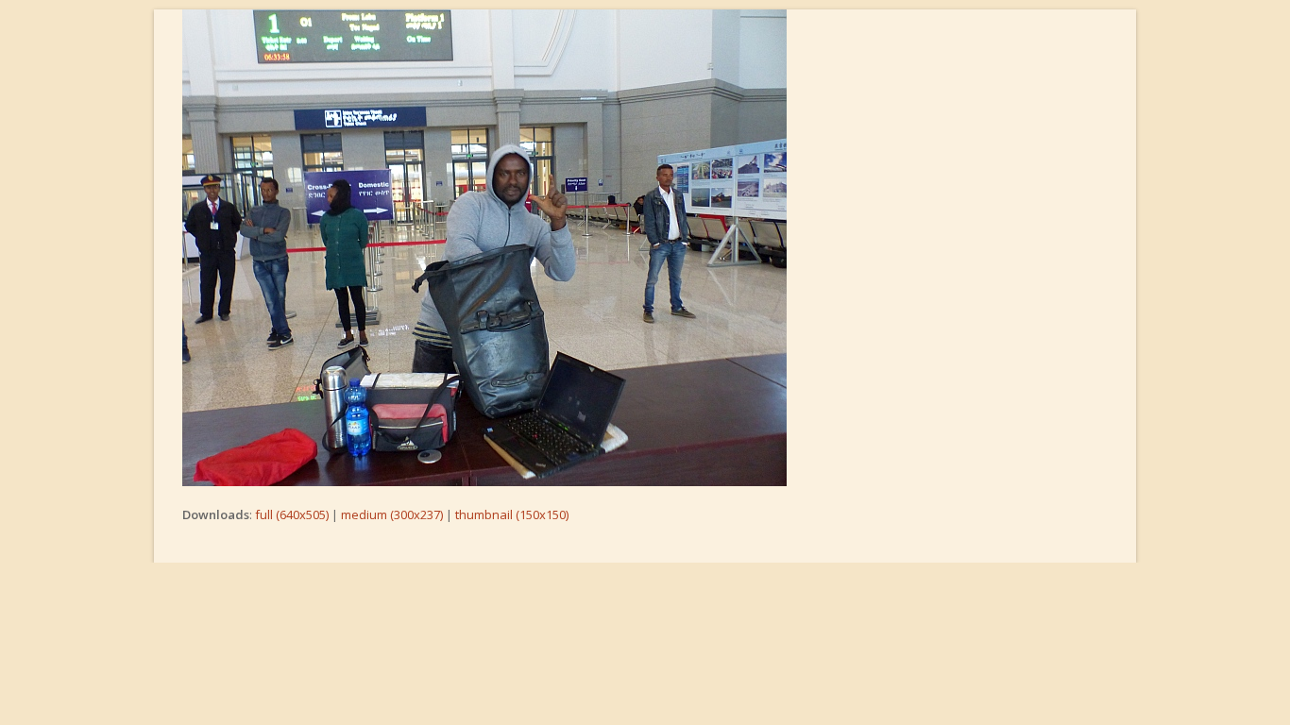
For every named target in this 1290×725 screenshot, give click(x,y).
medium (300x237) (392, 514)
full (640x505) (292, 514)
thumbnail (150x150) (512, 514)
